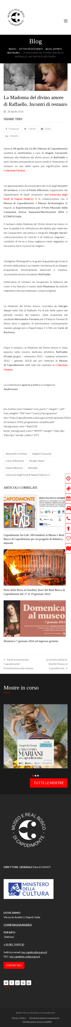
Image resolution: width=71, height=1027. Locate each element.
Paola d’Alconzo (14, 467)
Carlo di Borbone (15, 460)
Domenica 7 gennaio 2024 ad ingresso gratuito (31, 641)
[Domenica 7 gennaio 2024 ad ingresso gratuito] (35, 618)
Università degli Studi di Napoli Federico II (28, 474)
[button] (66, 20)
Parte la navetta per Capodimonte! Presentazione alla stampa (18, 664)
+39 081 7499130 (14, 944)
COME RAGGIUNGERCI (18, 924)
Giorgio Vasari (36, 460)
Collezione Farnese (14, 170)
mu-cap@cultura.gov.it (34, 952)
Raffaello (33, 467)
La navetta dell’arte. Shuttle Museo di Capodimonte (57, 664)
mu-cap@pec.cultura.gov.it (25, 956)
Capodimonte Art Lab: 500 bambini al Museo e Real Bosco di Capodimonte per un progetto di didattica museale (34, 539)
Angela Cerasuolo (41, 453)
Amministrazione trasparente (44, 1018)
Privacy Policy (19, 1018)
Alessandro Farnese (16, 453)
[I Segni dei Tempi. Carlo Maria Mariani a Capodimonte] (36, 736)
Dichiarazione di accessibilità (37, 1021)
